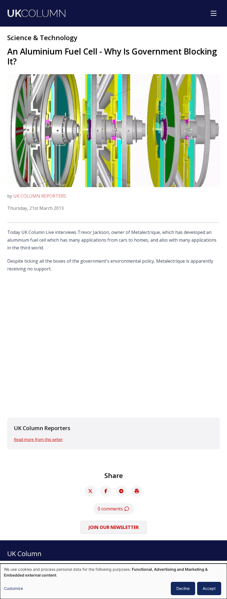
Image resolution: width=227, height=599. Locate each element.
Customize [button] (13, 588)
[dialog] (113, 581)
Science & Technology (42, 37)
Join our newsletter (114, 527)
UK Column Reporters (39, 196)
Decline (183, 588)
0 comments (111, 509)
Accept (209, 588)
